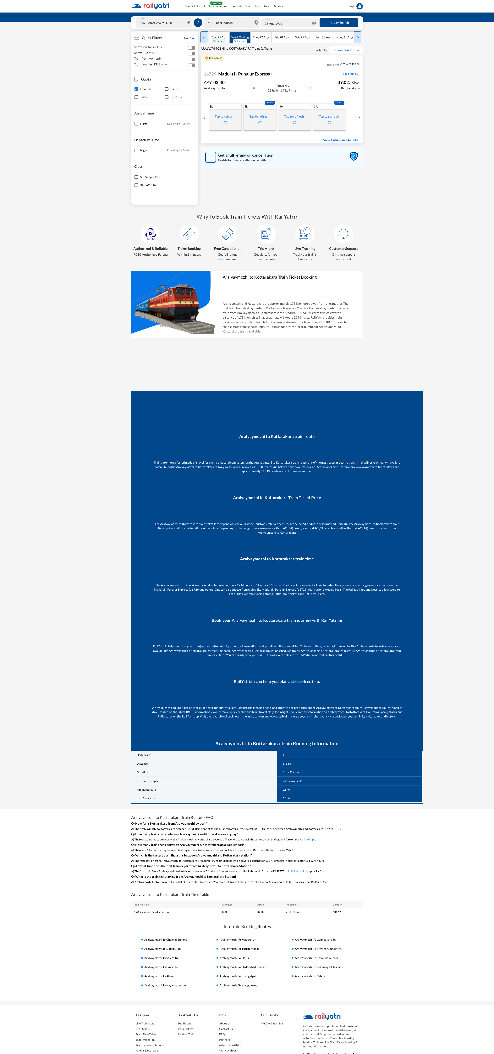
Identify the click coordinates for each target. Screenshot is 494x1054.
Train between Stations (150, 1045)
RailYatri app (307, 839)
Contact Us (226, 1028)
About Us (225, 1023)
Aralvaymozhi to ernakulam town (316, 958)
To (208, 18)
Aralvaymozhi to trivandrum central (318, 948)
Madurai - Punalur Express (237, 73)
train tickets (237, 850)
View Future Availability (340, 140)
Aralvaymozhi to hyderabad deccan (243, 967)
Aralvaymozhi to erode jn (161, 967)
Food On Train (241, 6)
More (277, 6)
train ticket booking (296, 871)
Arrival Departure (147, 1050)
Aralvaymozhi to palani (310, 976)
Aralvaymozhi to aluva (159, 976)
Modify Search (339, 22)
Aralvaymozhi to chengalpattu (239, 976)
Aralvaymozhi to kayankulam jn (165, 985)
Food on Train (186, 1034)
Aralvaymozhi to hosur (235, 958)
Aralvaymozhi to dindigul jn (162, 948)
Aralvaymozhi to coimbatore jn (315, 939)
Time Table (349, 73)
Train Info (261, 6)
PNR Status (143, 1028)
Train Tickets (191, 6)
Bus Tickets (184, 1023)
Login (352, 6)
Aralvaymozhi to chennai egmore (166, 939)
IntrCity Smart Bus (272, 1023)
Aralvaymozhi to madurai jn (238, 939)
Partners (224, 1039)
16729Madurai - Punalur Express (151, 912)
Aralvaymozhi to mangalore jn (239, 985)
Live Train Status (146, 1023)
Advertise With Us (230, 1045)
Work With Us (228, 1050)
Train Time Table (146, 1034)
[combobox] (164, 22)
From (142, 18)
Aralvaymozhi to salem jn (161, 958)
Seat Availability (145, 1039)
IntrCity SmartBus (215, 6)
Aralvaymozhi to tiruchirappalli (240, 948)
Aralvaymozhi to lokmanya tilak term (319, 967)
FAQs (222, 1034)
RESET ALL (188, 37)
